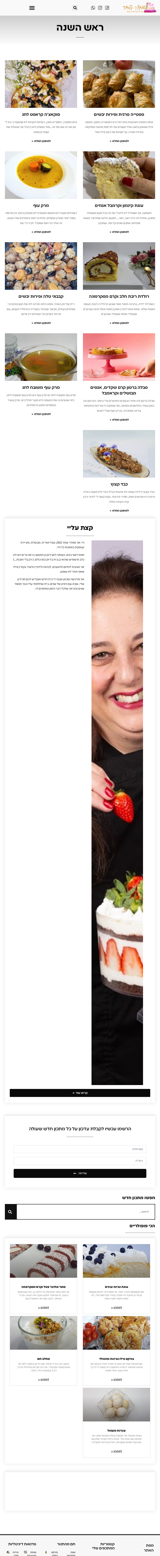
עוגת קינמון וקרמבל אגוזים (119, 205)
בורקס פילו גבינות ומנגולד (116, 1359)
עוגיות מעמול (116, 1431)
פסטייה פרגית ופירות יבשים (119, 114)
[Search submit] (10, 1212)
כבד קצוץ (119, 484)
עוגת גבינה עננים (116, 1287)
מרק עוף (41, 205)
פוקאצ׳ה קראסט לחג (41, 114)
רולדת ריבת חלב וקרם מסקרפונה (119, 296)
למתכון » (116, 1307)
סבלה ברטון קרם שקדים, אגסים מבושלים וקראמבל (119, 390)
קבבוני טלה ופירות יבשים (41, 296)
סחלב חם (43, 1359)
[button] (75, 8)
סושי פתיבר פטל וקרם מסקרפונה (43, 1287)
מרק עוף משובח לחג (41, 387)
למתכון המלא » (119, 141)
